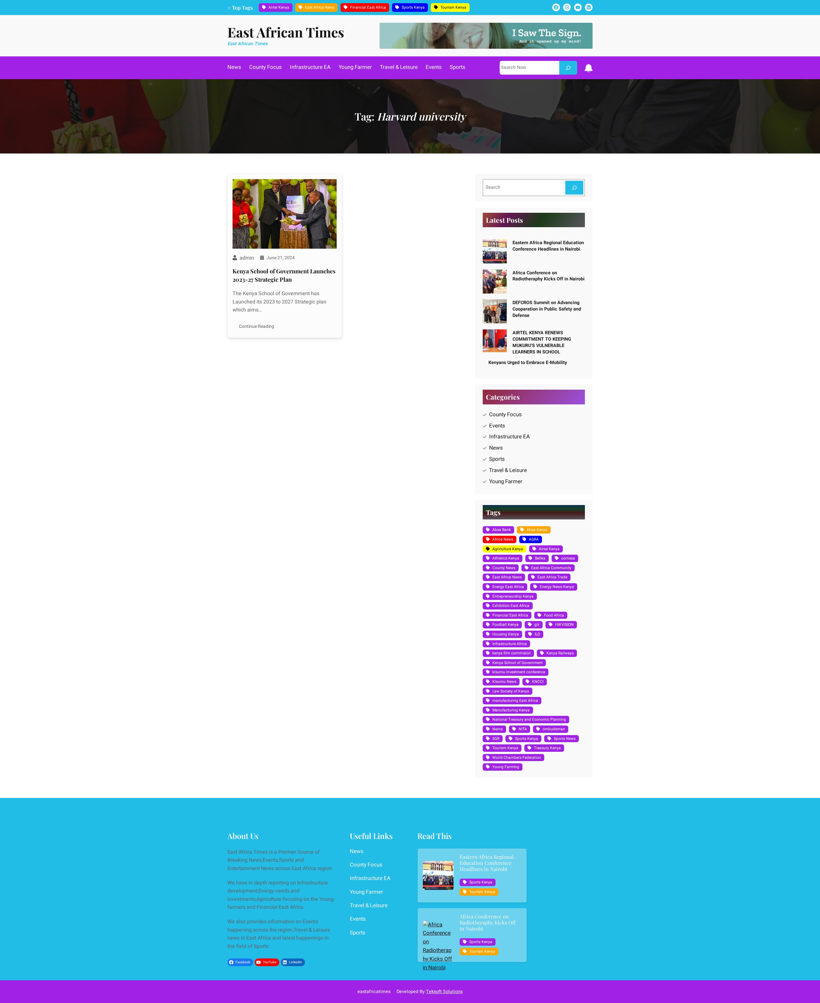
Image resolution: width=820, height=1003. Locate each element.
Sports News (565, 739)
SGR (495, 739)
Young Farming (505, 767)
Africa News (502, 539)
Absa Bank (501, 530)
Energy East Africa (508, 587)
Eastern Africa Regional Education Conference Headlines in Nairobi (548, 246)
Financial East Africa (368, 7)
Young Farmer (505, 481)
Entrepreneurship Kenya (513, 596)
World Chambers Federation (516, 757)
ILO (537, 634)
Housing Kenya (505, 634)
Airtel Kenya (278, 7)
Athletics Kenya (505, 558)
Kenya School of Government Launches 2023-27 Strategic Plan (284, 275)
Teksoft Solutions (444, 991)
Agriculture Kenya (507, 549)
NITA (523, 729)
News (496, 448)
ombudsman (554, 729)
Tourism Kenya (453, 7)
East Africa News (319, 7)
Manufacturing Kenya (511, 710)
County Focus (505, 414)
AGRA (534, 539)
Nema (497, 729)
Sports (497, 459)
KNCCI (538, 681)
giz (536, 624)
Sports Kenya (413, 7)
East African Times (285, 32)
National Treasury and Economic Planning (529, 719)
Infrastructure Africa (509, 644)
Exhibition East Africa (510, 606)
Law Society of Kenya (510, 691)
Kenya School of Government (517, 663)
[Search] (568, 68)
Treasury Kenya (547, 748)
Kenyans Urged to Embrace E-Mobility (527, 362)
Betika (540, 558)
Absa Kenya (537, 530)
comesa (568, 558)
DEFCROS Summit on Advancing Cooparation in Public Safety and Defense (546, 309)
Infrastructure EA (509, 437)
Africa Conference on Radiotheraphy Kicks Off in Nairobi (548, 276)
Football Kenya (505, 624)
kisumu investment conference (518, 672)
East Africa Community (551, 568)
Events (497, 426)
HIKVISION (564, 624)
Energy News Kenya (557, 587)
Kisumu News (504, 681)
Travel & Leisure (508, 470)
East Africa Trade (552, 577)
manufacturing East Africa (515, 700)
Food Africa (554, 615)
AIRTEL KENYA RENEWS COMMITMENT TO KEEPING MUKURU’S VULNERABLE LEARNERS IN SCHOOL (541, 342)
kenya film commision (511, 653)
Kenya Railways (560, 653)
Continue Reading (256, 326)
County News (503, 568)
